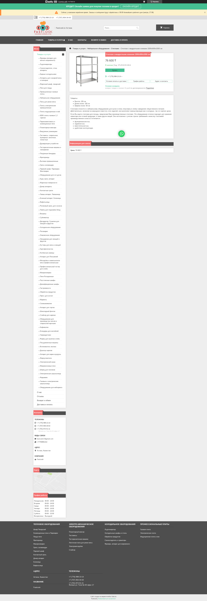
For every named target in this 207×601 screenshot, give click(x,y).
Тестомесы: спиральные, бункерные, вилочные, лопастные (49, 137)
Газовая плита (145, 529)
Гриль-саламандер (47, 165)
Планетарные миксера (48, 127)
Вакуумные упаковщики (48, 131)
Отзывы (40, 396)
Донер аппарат (38, 558)
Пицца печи (37, 537)
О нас (70, 40)
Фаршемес (44, 377)
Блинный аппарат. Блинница (50, 198)
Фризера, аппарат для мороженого (117, 544)
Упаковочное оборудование (50, 235)
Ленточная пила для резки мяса (80, 543)
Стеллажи (115, 48)
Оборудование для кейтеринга (51, 387)
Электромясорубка (76, 546)
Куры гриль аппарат (47, 179)
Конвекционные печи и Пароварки (45, 533)
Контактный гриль (39, 555)
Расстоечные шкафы (47, 280)
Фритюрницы (44, 157)
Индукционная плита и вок (149, 537)
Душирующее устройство (49, 143)
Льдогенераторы (46, 64)
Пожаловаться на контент (107, 599)
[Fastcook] (43, 28)
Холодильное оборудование (50, 227)
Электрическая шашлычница (50, 374)
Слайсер (72, 550)
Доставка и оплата (119, 40)
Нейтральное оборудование (98, 48)
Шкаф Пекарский (39, 529)
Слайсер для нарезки (48, 315)
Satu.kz (114, 596)
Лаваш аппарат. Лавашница (50, 194)
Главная (39, 40)
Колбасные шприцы (47, 253)
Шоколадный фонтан (47, 311)
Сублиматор (44, 217)
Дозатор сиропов (46, 350)
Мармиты (43, 300)
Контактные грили (46, 190)
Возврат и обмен (98, 40)
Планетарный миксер (76, 532)
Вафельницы (44, 202)
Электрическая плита (148, 533)
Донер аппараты (46, 186)
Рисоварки (44, 231)
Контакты (82, 40)
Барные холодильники (48, 74)
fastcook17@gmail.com (45, 439)
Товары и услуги (55, 40)
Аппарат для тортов (47, 307)
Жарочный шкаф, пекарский (50, 84)
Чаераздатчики (45, 335)
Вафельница (38, 565)
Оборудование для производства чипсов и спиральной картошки (48, 321)
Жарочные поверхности (48, 183)
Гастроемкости (45, 288)
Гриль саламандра (40, 547)
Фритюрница (37, 540)
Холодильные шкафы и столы (116, 533)
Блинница (36, 562)
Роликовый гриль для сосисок (51, 206)
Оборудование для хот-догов (50, 175)
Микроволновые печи (47, 366)
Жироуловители (46, 358)
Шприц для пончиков (47, 370)
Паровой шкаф (38, 551)
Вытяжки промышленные (49, 161)
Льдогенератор (110, 529)
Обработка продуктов (48, 292)
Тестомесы (73, 535)
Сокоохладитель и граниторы (115, 540)
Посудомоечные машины (49, 343)
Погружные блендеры (48, 153)
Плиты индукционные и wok (50, 112)
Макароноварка (45, 273)
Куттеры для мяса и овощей (50, 245)
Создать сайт (63, 2)
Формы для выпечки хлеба (50, 339)
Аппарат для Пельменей (49, 257)
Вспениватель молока (48, 347)
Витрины (43, 214)
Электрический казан (47, 362)
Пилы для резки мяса (48, 102)
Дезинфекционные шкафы (49, 284)
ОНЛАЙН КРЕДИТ (131, 6)
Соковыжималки (46, 303)
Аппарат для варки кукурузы (50, 354)
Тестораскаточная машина (78, 539)
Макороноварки (39, 544)
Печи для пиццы (46, 88)
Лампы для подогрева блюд (50, 210)
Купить (114, 70)
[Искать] (137, 28)
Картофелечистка (46, 249)
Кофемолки (44, 327)
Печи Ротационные (47, 276)
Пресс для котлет (46, 296)
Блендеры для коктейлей (49, 331)
